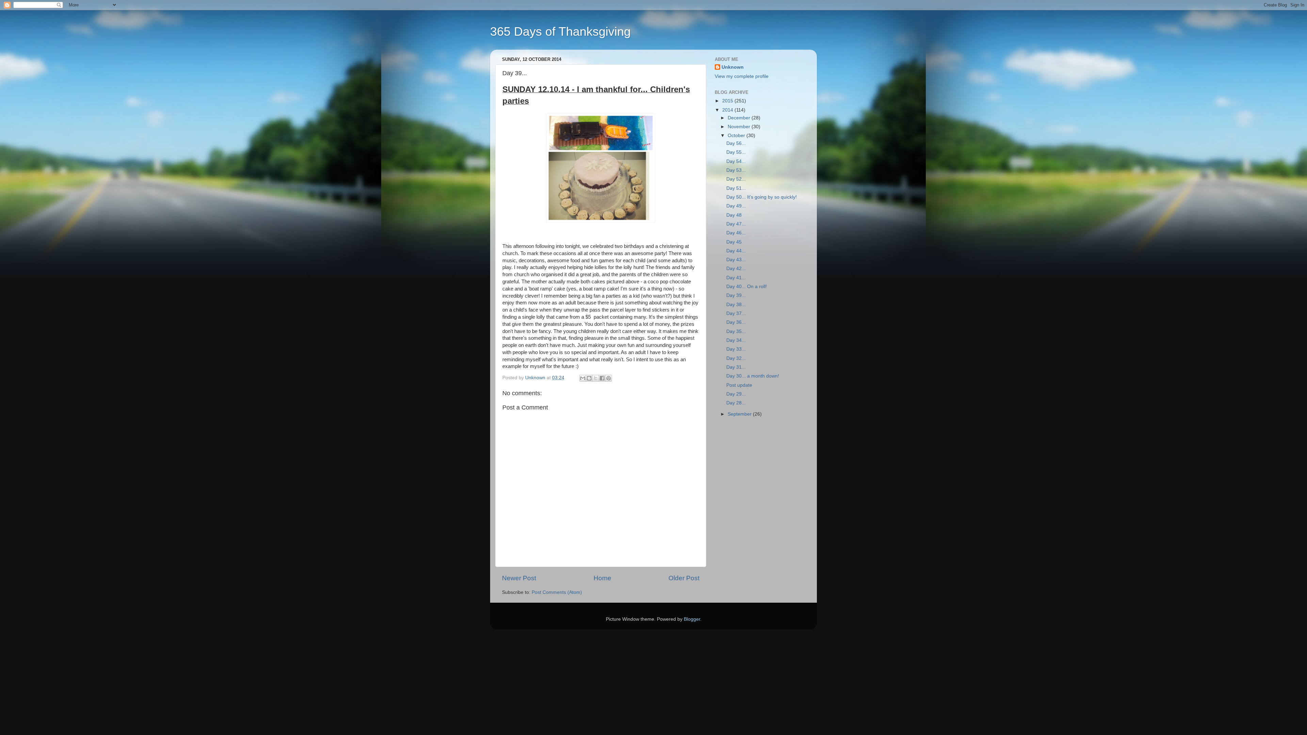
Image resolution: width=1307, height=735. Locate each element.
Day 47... (736, 224)
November (740, 126)
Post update (739, 385)
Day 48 (734, 215)
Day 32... (736, 358)
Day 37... (736, 313)
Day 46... (736, 232)
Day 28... (736, 402)
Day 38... (736, 304)
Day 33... (736, 349)
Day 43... (736, 259)
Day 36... (736, 322)
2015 (728, 100)
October (737, 135)
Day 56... (736, 143)
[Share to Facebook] (602, 378)
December (740, 117)
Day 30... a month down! (752, 376)
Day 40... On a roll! (746, 286)
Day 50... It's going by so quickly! (761, 197)
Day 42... (736, 268)
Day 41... (736, 277)
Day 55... (736, 152)
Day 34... (736, 340)
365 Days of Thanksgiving (560, 31)
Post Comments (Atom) (557, 592)
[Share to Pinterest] (608, 378)
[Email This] (582, 378)
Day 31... (736, 367)
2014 (728, 110)
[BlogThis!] (589, 378)
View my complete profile (742, 76)
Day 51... (736, 188)
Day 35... (736, 331)
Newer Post (519, 578)
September (740, 414)
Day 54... (736, 161)
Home (602, 578)
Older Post (683, 578)
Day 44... (736, 250)
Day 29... (736, 394)
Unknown (733, 67)
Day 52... (736, 179)
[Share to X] (595, 378)
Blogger (692, 619)
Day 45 (734, 242)
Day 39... (736, 295)
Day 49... (736, 205)
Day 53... (736, 170)
